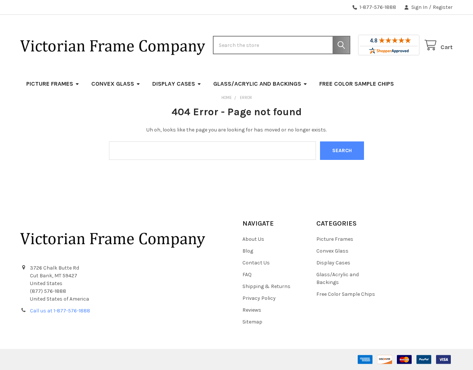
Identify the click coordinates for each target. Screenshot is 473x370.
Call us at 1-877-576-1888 (60, 311)
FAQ (247, 274)
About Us (253, 239)
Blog (247, 251)
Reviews (251, 310)
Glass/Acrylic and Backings (257, 83)
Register (443, 7)
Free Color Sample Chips (356, 83)
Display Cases (173, 83)
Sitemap (252, 322)
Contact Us (256, 263)
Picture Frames (49, 83)
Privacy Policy (259, 298)
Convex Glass (112, 83)
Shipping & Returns (266, 286)
